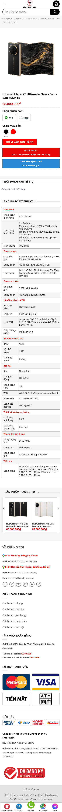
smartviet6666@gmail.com (21, 578)
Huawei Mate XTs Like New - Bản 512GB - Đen (17, 525)
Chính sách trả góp (12, 603)
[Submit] (55, 12)
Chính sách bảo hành (13, 609)
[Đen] (6, 131)
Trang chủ (7, 18)
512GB (25, 117)
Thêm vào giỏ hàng (20, 142)
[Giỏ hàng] (56, 3)
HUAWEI (19, 18)
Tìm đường (43, 810)
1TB (11, 117)
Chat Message (55, 810)
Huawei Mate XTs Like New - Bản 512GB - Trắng (43, 525)
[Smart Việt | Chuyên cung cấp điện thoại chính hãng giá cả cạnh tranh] (29, 4)
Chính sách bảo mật (13, 627)
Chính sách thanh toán (14, 621)
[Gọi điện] (31, 805)
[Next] (58, 514)
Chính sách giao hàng (14, 615)
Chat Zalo (19, 810)
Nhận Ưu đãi (7, 810)
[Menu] (4, 4)
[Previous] (4, 514)
